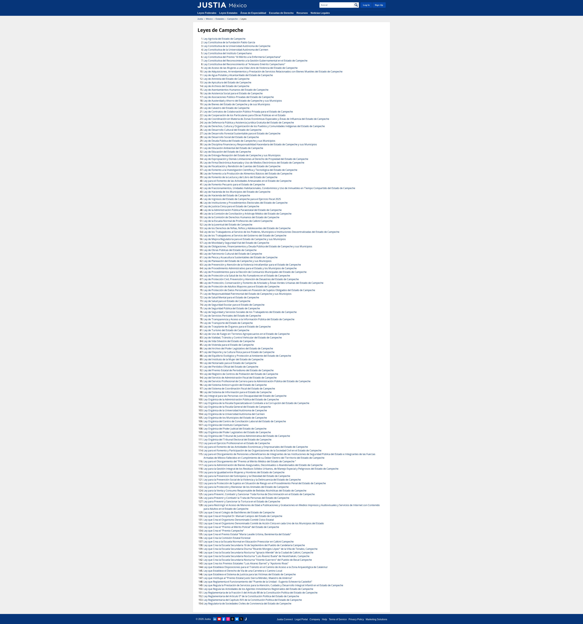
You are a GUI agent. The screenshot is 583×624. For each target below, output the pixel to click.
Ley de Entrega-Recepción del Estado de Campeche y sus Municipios (242, 155)
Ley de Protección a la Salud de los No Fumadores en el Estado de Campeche (247, 275)
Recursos (302, 13)
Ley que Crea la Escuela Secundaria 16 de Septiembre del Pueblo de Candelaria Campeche (254, 545)
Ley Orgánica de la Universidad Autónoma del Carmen (234, 414)
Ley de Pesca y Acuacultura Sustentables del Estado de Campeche (241, 257)
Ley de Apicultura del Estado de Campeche (227, 82)
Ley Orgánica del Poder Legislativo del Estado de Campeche (237, 432)
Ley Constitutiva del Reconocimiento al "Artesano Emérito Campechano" (244, 64)
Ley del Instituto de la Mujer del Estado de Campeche (233, 359)
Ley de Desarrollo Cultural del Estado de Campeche (232, 129)
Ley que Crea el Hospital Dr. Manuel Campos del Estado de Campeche (243, 516)
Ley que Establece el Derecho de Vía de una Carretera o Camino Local (243, 570)
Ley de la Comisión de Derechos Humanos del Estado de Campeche (241, 217)
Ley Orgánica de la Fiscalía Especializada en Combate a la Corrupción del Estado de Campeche (256, 403)
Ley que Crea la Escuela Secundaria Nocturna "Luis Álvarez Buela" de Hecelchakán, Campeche (256, 556)
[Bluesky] (237, 619)
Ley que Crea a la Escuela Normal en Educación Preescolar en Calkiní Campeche (249, 541)
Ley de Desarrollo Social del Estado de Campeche (231, 137)
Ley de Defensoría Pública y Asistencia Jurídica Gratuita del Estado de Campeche (249, 122)
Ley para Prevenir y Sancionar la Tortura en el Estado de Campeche (242, 501)
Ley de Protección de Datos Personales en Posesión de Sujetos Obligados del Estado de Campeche (259, 290)
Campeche (232, 19)
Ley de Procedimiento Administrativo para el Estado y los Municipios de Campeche (250, 268)
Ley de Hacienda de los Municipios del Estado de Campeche (237, 191)
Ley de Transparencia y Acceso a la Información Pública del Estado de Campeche (249, 319)
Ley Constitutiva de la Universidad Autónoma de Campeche (237, 46)
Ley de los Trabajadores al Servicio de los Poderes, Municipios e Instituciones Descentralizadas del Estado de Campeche (271, 232)
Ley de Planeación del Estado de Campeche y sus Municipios (237, 261)
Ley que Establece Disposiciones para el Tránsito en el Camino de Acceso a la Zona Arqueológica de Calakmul (265, 567)
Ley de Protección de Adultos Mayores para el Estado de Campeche (242, 286)
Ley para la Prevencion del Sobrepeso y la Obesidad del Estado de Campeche (247, 476)
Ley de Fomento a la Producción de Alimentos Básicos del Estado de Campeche (248, 173)
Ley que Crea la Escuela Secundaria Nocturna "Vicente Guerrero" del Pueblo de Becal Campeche (258, 559)
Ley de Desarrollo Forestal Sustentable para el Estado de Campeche (242, 133)
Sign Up (379, 5)
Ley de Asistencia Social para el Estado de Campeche (233, 93)
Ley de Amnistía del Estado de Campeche (226, 78)
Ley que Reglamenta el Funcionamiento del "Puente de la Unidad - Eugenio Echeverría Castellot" (258, 581)
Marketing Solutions (376, 619)
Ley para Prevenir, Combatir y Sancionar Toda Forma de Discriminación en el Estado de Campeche (259, 494)
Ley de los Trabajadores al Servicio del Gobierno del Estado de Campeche (245, 235)
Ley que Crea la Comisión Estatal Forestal (227, 538)
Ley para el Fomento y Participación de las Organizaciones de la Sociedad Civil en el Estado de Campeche (262, 450)
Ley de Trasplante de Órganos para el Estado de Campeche (237, 326)
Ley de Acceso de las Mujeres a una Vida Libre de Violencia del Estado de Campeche (251, 68)
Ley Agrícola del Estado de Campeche (224, 38)
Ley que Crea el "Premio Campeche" (224, 530)
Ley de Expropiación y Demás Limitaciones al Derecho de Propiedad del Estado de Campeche (256, 159)
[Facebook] (223, 619)
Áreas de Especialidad (253, 13)
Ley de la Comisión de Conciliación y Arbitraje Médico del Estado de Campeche (248, 213)
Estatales (220, 19)
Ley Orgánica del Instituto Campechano (226, 425)
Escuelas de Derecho (281, 13)
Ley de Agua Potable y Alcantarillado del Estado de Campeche (238, 75)
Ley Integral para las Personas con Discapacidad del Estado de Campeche (245, 395)
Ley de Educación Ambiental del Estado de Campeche (233, 148)
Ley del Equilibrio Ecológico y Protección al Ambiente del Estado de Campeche (247, 355)
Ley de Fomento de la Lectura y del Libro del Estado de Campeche (240, 177)
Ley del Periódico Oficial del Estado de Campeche (231, 366)
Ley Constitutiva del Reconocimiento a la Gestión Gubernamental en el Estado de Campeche (255, 60)
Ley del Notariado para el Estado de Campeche (230, 363)
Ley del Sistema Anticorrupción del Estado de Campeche (235, 385)
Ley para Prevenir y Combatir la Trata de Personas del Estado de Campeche (246, 498)
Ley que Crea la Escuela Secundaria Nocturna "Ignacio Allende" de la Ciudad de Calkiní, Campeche (258, 552)
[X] (241, 619)
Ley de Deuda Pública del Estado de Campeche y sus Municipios (239, 140)
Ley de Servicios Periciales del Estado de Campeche (232, 315)
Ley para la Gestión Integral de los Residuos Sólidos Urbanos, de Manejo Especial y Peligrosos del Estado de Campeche (271, 468)
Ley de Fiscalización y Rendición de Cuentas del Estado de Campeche (242, 166)
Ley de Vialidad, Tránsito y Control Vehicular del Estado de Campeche (243, 337)
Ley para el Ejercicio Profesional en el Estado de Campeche (237, 443)
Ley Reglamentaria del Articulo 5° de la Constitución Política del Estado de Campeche (251, 596)
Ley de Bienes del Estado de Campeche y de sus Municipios (237, 104)
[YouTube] (219, 619)
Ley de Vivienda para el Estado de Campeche (229, 344)
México (209, 19)
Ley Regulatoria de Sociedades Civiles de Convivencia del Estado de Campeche (247, 603)
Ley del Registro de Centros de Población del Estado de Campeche (241, 374)
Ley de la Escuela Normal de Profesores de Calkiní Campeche (238, 221)
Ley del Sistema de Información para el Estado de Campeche (238, 392)
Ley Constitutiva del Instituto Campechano (228, 53)
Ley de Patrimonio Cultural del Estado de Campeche (233, 253)
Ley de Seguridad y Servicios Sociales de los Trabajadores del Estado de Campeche (250, 312)
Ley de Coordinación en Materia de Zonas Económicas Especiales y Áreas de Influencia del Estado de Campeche (266, 119)
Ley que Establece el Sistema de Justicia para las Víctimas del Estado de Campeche (250, 574)
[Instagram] (228, 619)
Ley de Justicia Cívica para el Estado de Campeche (231, 206)
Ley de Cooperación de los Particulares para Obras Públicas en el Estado (245, 115)
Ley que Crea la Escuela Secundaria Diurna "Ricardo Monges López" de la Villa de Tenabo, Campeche (260, 549)
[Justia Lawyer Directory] (245, 619)
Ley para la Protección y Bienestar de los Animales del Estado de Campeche (246, 487)
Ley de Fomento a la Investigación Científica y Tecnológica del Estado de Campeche (250, 170)
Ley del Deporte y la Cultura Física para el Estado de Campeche (239, 352)
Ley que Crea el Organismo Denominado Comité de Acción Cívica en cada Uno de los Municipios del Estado (264, 523)
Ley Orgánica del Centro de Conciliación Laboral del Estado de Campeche (245, 421)
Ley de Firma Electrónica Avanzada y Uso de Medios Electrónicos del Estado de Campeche (254, 162)
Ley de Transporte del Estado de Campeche (228, 323)
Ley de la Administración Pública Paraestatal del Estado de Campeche (243, 210)
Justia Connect (285, 619)
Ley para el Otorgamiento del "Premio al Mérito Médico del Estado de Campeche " (250, 461)
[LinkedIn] (215, 619)
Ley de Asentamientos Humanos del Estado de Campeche (236, 89)
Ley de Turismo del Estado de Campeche (226, 330)
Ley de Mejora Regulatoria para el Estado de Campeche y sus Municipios (245, 239)
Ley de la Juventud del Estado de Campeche (228, 224)
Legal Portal (301, 619)
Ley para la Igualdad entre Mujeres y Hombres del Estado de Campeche (244, 472)
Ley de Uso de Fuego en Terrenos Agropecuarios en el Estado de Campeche (247, 334)
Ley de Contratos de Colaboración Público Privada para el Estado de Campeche (248, 111)
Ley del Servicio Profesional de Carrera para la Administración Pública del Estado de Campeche (257, 381)
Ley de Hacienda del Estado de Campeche (227, 195)
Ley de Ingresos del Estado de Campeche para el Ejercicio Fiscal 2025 (242, 199)
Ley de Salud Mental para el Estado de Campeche (231, 297)
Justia (200, 19)
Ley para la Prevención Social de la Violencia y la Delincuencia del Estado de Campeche (252, 479)
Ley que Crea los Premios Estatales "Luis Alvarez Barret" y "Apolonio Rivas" (246, 563)
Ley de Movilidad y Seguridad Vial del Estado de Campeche (236, 242)
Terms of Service (338, 619)
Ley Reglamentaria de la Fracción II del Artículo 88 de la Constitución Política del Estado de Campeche (260, 592)
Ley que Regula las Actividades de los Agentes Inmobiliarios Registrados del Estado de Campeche (258, 589)
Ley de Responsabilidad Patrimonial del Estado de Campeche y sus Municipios (248, 293)
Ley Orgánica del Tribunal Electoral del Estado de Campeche (237, 439)
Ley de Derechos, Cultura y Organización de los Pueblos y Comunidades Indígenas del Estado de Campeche (264, 126)
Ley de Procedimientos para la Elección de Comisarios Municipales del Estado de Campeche (255, 272)
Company (315, 619)
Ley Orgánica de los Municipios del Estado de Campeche (235, 417)
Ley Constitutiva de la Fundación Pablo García (229, 42)
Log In (366, 5)
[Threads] (232, 619)
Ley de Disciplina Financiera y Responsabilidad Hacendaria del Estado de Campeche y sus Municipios (260, 144)
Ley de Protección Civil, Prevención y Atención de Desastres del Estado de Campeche (251, 279)
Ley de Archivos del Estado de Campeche (226, 86)
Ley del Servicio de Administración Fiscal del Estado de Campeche (240, 377)
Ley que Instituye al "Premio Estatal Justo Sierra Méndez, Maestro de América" (248, 578)
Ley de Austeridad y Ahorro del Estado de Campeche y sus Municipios (243, 100)
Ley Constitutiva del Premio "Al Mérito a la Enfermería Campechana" (242, 57)
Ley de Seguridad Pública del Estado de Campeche (232, 308)
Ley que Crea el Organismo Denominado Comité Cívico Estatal (239, 519)
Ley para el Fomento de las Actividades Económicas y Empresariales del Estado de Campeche (256, 446)
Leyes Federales (206, 13)
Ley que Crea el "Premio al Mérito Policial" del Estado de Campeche (241, 527)
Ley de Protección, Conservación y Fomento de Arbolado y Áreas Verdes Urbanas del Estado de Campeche (263, 283)
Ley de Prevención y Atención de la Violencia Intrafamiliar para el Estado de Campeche (252, 264)
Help (324, 619)
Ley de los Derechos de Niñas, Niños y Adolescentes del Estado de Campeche (247, 228)
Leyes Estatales (228, 13)
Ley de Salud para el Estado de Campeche (227, 301)
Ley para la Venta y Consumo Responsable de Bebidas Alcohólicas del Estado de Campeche (255, 490)
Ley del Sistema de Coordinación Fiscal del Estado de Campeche (239, 388)
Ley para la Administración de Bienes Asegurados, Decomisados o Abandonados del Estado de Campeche (263, 465)
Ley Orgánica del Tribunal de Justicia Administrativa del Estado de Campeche (247, 436)
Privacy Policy (356, 619)
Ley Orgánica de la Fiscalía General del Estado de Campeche (237, 406)
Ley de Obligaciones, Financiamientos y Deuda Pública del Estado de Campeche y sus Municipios (258, 246)
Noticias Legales (320, 13)
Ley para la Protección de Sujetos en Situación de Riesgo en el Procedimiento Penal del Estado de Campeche (265, 483)
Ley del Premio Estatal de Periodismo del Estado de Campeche (239, 370)
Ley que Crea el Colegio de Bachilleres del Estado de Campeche (239, 512)
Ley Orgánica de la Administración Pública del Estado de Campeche (241, 399)
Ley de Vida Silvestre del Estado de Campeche (229, 341)
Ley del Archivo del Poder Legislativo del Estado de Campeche (238, 348)
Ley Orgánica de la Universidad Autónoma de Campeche (235, 410)
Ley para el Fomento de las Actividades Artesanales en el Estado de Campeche (248, 180)
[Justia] (211, 5)
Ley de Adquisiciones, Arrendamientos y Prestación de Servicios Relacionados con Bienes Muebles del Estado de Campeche (273, 71)
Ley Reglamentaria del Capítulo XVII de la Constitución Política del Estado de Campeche (253, 600)
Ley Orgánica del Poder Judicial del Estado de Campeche (235, 428)
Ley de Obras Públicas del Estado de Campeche (230, 250)
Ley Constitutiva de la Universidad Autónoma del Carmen (236, 49)
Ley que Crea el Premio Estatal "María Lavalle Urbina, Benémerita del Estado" (247, 534)
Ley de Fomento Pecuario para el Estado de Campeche (234, 184)
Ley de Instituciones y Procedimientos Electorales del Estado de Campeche (246, 202)
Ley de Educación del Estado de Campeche (227, 151)
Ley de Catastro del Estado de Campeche (226, 108)
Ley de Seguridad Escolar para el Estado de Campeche (234, 304)
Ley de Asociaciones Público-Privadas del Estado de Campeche (239, 97)
